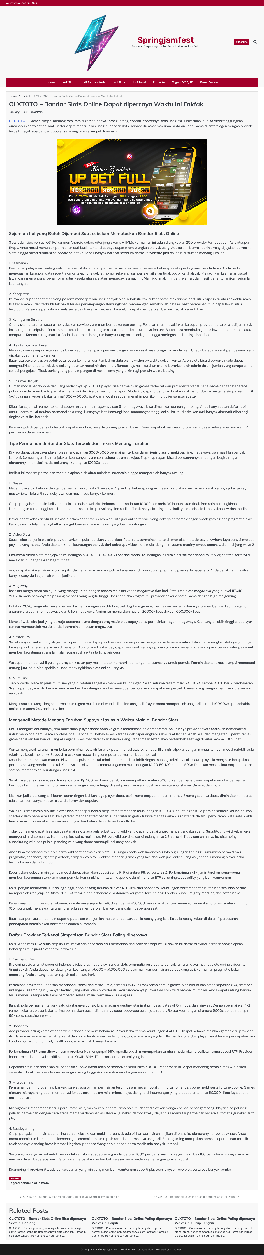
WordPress (176, 1249)
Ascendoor (147, 1249)
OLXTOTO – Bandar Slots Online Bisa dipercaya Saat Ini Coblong (47, 1220)
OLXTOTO (17, 121)
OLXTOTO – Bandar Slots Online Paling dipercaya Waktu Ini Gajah (132, 1220)
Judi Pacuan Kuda (93, 82)
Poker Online (209, 82)
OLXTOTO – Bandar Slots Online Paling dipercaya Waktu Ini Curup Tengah (215, 1220)
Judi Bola (119, 82)
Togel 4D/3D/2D (182, 82)
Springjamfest (166, 40)
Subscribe (242, 41)
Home (51, 82)
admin (38, 112)
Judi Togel (139, 82)
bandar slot (28, 1183)
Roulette (159, 82)
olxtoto (44, 1183)
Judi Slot (68, 82)
